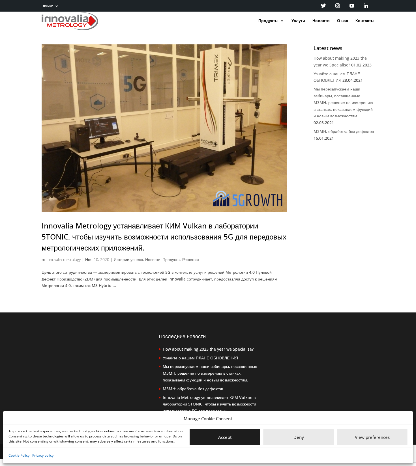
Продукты (268, 21)
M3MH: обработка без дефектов (344, 131)
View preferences (372, 437)
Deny (298, 437)
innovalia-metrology (64, 259)
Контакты (364, 21)
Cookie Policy (18, 455)
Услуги (298, 21)
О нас (342, 21)
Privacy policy (42, 455)
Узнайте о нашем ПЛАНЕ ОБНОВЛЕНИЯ (200, 358)
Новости (321, 21)
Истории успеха (128, 259)
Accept (225, 437)
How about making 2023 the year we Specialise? (208, 349)
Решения (190, 259)
